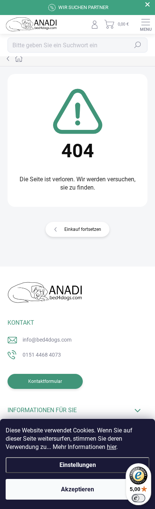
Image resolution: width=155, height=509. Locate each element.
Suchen (137, 45)
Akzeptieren (77, 489)
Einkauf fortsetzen (82, 229)
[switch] (138, 498)
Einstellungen (77, 464)
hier (111, 446)
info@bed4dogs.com (47, 340)
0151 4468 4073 (42, 355)
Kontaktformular (45, 381)
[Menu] (145, 24)
